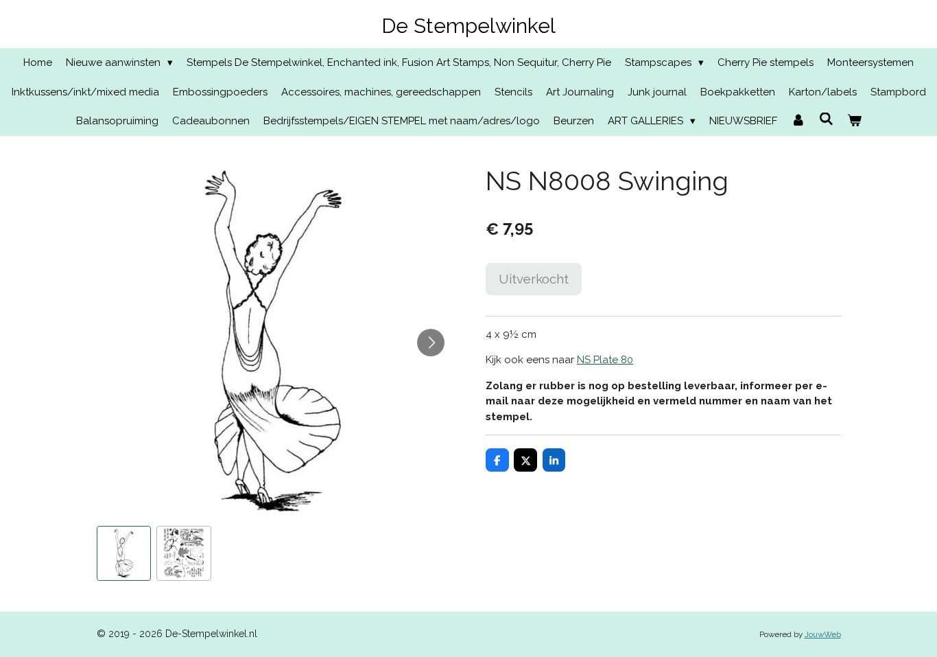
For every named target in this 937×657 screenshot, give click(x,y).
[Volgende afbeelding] (430, 342)
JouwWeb (823, 634)
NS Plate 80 (605, 360)
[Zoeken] (826, 119)
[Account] (798, 121)
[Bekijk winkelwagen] (854, 121)
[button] (124, 553)
